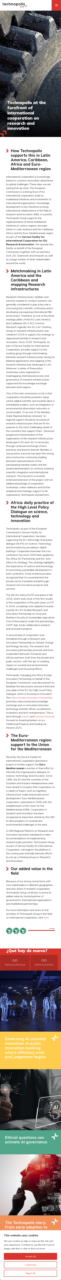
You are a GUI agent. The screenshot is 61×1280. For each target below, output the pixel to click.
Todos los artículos (15, 965)
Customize (30, 1264)
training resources (45, 716)
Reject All (30, 1273)
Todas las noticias (44, 965)
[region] (30, 1255)
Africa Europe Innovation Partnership (31, 697)
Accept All (30, 1256)
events (25, 716)
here (46, 917)
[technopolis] (15, 6)
